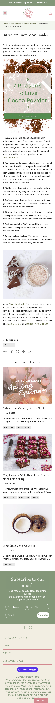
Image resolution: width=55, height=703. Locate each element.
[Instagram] (30, 627)
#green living (9, 427)
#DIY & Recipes (9, 498)
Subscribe (43, 615)
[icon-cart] (49, 13)
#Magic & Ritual (23, 427)
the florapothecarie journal (23, 24)
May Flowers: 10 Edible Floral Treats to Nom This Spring (27, 477)
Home (5, 24)
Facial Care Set (14, 324)
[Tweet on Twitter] (18, 351)
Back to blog (12, 340)
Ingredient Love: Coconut (19, 545)
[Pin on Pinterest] (23, 351)
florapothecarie (31, 676)
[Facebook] (25, 627)
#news (35, 498)
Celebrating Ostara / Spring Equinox (26, 408)
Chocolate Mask (11, 157)
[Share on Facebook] (12, 351)
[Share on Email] (29, 351)
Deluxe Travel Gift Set (37, 324)
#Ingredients (8, 345)
